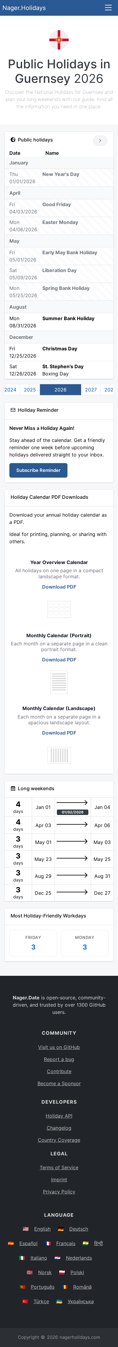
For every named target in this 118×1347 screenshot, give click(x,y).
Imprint (59, 1180)
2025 (30, 390)
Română (82, 1287)
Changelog (59, 1128)
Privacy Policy (59, 1192)
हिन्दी (98, 1243)
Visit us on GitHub (59, 1047)
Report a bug (59, 1059)
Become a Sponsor (59, 1083)
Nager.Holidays (24, 7)
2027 (91, 390)
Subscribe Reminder (38, 470)
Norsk (45, 1272)
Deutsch (78, 1229)
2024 (10, 390)
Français (65, 1243)
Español (28, 1243)
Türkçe (41, 1301)
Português (42, 1287)
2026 (60, 390)
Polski (77, 1272)
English (42, 1229)
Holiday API (59, 1116)
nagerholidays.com (80, 1337)
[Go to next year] (100, 140)
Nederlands (79, 1258)
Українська (81, 1301)
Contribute (59, 1071)
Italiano (39, 1258)
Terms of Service (59, 1167)
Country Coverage (59, 1140)
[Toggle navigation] (108, 8)
